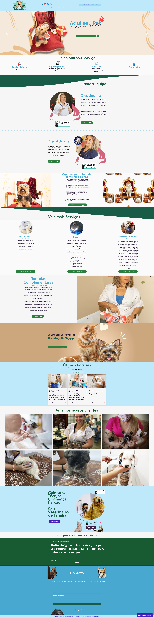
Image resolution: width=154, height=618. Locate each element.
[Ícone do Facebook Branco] (72, 610)
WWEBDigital (96, 616)
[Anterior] (7, 33)
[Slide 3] (75, 562)
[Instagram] (75, 610)
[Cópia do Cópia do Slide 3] (77, 562)
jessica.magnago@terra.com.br (69, 581)
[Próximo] (147, 33)
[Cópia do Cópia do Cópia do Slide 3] (78, 562)
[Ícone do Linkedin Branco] (78, 610)
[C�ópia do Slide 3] (76, 562)
